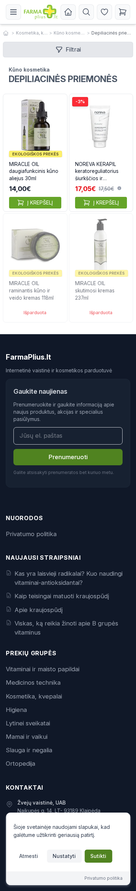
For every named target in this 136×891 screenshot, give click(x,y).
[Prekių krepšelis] (122, 12)
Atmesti (28, 856)
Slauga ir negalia (29, 750)
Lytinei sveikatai (28, 723)
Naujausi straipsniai (43, 557)
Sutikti (98, 856)
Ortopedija (20, 763)
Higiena (16, 709)
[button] (119, 188)
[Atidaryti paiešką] (86, 12)
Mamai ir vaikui (27, 736)
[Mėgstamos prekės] (104, 12)
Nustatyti (64, 856)
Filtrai (73, 49)
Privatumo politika (31, 534)
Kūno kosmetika (70, 33)
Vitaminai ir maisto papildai (42, 669)
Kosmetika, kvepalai (32, 33)
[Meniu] (13, 12)
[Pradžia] (68, 12)
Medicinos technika (33, 682)
